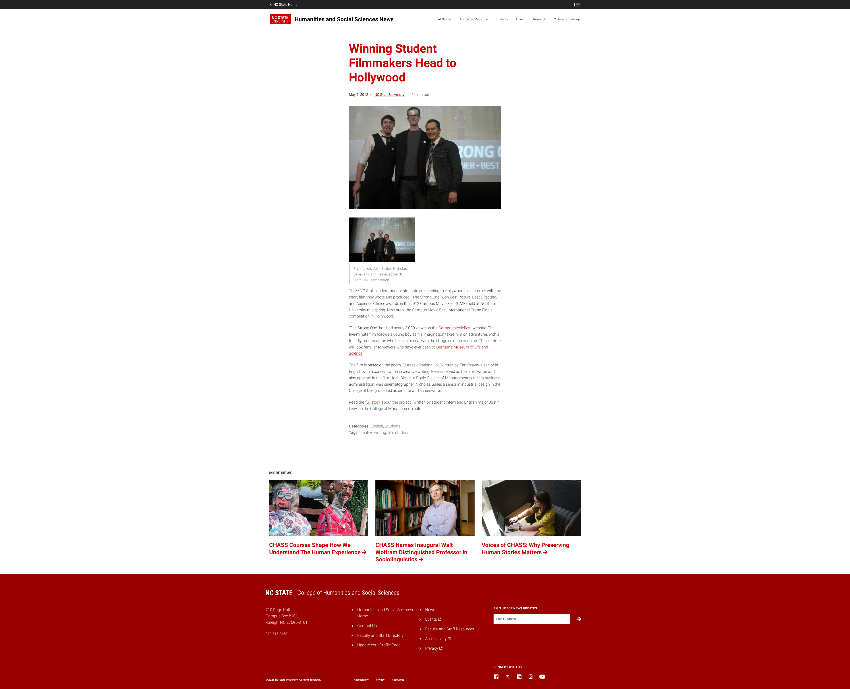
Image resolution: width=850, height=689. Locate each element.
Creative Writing (372, 432)
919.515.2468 (276, 634)
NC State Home (285, 4)
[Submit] (579, 619)
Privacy (380, 679)
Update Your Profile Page (378, 645)
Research (539, 19)
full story (372, 402)
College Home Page (567, 19)
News (430, 609)
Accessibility (361, 679)
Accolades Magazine (474, 19)
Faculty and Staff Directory (380, 635)
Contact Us (367, 625)
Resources (398, 679)
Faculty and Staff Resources (449, 629)
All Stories (445, 19)
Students (502, 19)
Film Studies (398, 432)
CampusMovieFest (455, 327)
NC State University (389, 94)
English (377, 426)
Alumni (520, 19)
